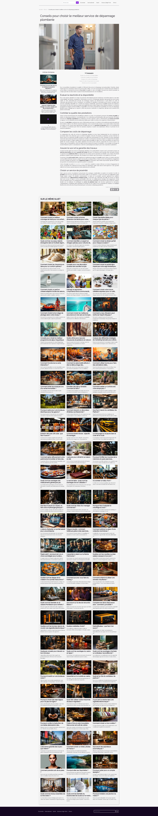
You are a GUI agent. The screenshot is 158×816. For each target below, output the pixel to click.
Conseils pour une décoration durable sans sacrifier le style (77, 265)
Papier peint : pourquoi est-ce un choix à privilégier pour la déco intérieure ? (51, 556)
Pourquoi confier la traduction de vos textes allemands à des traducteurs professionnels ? (51, 725)
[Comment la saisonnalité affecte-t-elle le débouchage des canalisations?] (79, 354)
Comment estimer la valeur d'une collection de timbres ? (104, 530)
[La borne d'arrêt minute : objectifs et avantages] (79, 424)
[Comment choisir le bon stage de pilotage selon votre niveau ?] (52, 304)
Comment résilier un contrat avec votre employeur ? (104, 387)
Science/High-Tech (106, 2)
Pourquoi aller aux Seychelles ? (77, 770)
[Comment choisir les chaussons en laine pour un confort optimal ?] (52, 255)
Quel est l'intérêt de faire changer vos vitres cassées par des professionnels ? (48, 107)
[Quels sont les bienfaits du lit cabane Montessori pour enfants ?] (52, 593)
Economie (82, 2)
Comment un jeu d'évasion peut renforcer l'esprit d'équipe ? (104, 314)
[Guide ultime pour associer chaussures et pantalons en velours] (79, 329)
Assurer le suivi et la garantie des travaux (89, 81)
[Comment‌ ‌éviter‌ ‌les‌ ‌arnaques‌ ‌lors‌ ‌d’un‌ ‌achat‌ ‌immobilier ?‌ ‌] (52, 377)
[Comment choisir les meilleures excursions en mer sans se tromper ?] (79, 304)
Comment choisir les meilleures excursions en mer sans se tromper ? (78, 315)
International (91, 2)
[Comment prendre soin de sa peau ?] (52, 761)
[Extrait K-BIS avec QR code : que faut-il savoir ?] (52, 424)
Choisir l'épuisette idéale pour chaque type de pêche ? (103, 218)
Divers (114, 2)
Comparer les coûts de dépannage (89, 79)
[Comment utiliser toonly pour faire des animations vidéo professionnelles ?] (105, 354)
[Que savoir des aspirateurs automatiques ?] (105, 738)
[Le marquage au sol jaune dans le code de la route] (105, 424)
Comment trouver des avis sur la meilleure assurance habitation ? (48, 87)
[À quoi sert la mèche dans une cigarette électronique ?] (105, 690)
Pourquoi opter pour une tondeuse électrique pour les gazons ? (52, 411)
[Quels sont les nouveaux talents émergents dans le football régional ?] (52, 232)
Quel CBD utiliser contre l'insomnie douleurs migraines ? (78, 700)
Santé (97, 2)
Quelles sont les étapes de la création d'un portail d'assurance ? (52, 578)
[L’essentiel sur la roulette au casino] (79, 667)
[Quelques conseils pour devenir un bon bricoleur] (52, 642)
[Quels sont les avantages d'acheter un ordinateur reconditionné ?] (105, 642)
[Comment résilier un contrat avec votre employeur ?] (105, 377)
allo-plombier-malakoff (79, 164)
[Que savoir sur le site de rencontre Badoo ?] (79, 593)
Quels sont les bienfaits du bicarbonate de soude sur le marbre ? (79, 795)
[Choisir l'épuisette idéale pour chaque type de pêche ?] (105, 208)
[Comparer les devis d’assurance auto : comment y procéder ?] (105, 593)
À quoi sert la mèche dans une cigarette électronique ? (103, 700)
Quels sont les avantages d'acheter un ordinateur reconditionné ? (105, 652)
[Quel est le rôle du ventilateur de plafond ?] (105, 667)
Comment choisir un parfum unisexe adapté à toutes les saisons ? (52, 291)
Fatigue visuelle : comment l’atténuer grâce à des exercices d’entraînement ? (77, 531)
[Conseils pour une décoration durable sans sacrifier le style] (79, 255)
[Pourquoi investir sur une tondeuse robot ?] (52, 667)
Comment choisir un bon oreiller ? (104, 723)
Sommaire (90, 73)
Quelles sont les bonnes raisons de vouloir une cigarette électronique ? (52, 627)
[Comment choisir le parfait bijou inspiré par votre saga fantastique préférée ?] (105, 255)
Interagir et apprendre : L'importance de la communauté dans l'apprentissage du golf (78, 291)
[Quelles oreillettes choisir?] (79, 617)
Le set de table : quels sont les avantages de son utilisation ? (77, 481)
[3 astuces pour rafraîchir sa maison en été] (79, 448)
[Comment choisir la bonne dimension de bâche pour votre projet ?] (79, 208)
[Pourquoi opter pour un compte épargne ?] (105, 761)
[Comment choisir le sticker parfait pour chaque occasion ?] (105, 232)
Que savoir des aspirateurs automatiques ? (102, 747)
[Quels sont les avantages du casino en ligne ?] (79, 642)
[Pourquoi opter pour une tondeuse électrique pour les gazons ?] (52, 401)
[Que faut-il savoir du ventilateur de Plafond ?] (105, 401)
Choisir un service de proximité (89, 82)
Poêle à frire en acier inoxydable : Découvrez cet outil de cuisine (78, 724)
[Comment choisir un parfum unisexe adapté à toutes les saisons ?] (52, 280)
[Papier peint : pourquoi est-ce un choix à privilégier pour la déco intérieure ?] (52, 545)
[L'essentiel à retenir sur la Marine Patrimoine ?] (79, 545)
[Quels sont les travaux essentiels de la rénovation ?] (52, 785)
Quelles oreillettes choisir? (76, 626)
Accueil (40, 9)
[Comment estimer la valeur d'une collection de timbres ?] (105, 520)
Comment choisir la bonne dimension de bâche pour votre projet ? (77, 219)
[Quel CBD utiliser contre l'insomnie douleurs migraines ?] (79, 690)
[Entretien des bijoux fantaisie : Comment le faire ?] (79, 377)
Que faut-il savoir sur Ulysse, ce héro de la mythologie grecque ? (51, 506)
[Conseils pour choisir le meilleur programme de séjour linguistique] (52, 329)
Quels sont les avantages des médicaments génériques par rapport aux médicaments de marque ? (50, 483)
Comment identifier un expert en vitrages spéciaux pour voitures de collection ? (78, 243)
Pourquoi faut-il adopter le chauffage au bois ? (102, 506)
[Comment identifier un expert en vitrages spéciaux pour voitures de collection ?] (79, 232)
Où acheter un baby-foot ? (102, 480)
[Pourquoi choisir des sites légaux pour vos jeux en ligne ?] (52, 690)
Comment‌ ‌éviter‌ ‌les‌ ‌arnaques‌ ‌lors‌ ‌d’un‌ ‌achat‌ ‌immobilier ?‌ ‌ (52, 387)
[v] (48, 119)
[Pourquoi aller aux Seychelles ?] (79, 761)
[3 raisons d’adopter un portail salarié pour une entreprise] (52, 520)
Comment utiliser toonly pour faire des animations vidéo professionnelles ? (104, 365)
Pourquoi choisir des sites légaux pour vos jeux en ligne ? (51, 700)
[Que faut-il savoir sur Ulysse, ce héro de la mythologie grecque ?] (52, 496)
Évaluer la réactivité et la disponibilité (89, 75)
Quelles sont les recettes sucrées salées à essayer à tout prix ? (104, 555)
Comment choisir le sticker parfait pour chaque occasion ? (104, 242)
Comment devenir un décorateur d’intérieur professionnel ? (78, 411)
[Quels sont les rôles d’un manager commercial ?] (79, 496)
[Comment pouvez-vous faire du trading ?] (79, 568)
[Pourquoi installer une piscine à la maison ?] (105, 785)
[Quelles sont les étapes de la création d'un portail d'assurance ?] (52, 568)
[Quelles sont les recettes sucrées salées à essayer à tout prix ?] (105, 545)
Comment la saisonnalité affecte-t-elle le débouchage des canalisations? (78, 365)
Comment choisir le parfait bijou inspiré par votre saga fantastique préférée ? (104, 266)
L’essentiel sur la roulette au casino (78, 676)
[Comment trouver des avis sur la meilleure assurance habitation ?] (48, 79)
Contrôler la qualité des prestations (89, 77)
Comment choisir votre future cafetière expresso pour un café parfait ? (104, 291)
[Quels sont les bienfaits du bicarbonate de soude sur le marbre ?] (79, 785)
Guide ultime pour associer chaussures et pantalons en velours (79, 339)
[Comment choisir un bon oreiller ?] (105, 714)
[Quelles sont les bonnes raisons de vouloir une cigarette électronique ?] (52, 617)
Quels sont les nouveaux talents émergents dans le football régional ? (52, 243)
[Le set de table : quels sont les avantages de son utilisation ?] (79, 471)
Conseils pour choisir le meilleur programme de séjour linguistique (52, 339)
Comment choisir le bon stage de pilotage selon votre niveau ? (51, 314)
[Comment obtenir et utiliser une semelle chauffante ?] (105, 568)
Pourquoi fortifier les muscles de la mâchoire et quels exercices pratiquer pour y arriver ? (105, 459)
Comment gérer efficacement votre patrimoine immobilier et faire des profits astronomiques (52, 459)
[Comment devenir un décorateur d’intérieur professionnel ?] (79, 401)
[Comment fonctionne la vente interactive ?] (52, 354)
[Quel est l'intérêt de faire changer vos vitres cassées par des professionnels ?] (48, 99)
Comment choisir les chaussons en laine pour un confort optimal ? (52, 265)
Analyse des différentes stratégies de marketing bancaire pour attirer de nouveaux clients (104, 340)
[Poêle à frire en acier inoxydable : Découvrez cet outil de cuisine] (79, 714)
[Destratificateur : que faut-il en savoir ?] (105, 617)
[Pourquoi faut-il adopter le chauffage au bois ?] (105, 496)
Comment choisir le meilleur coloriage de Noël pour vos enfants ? (52, 219)
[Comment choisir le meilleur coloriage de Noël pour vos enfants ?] (52, 208)
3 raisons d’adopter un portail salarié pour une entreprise (52, 530)
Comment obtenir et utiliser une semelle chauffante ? (104, 578)
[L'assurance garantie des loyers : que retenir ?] (52, 738)
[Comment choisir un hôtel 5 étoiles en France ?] (79, 738)
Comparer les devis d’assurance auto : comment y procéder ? (103, 603)
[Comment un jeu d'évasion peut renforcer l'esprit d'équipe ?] (105, 304)
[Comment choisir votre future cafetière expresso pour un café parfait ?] (105, 280)
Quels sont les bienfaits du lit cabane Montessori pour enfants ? (52, 603)
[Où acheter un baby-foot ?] (105, 471)
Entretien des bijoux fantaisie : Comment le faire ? (77, 387)
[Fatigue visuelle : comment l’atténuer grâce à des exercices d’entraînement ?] (79, 520)
